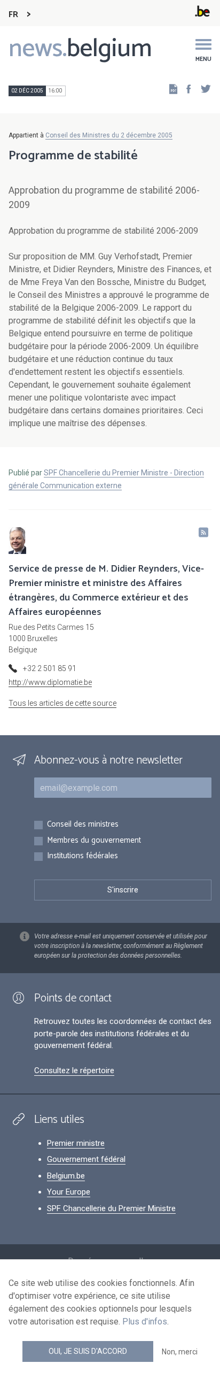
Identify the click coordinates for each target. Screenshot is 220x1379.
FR (13, 14)
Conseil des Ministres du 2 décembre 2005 (108, 135)
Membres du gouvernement (94, 841)
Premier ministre (76, 1143)
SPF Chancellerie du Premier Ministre (111, 1208)
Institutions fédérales (82, 856)
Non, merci (180, 1351)
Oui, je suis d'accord (88, 1351)
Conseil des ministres (83, 825)
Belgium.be (66, 1176)
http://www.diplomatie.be (50, 682)
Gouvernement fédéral (86, 1159)
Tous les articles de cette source (62, 703)
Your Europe (68, 1192)
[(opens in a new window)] (185, 88)
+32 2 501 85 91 (49, 668)
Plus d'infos (144, 1321)
